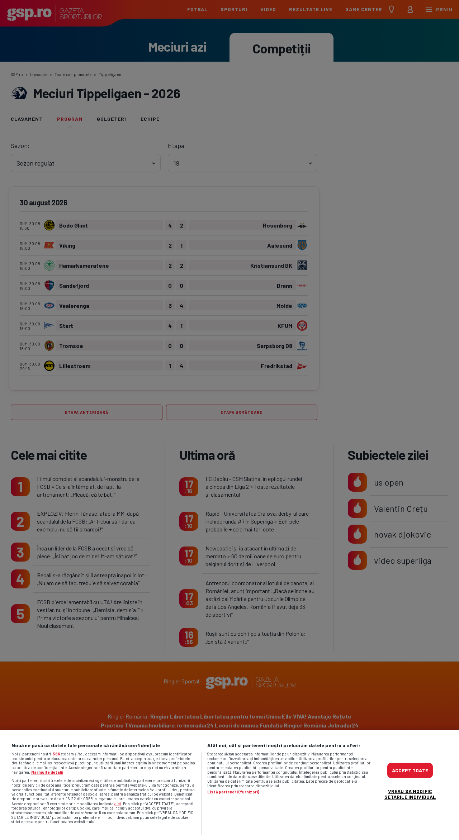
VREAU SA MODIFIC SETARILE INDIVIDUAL (410, 794)
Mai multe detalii (47, 772)
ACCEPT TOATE (410, 770)
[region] (229, 785)
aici (117, 803)
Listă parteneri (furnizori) (233, 792)
